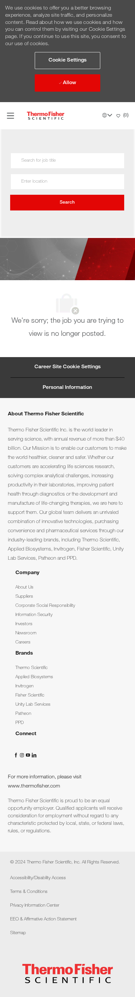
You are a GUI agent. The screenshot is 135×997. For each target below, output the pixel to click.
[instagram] (23, 755)
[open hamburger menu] (10, 116)
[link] (24, 587)
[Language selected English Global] (107, 115)
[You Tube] (28, 755)
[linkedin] (33, 755)
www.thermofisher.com (34, 786)
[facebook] (17, 755)
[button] (67, 60)
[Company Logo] (45, 116)
